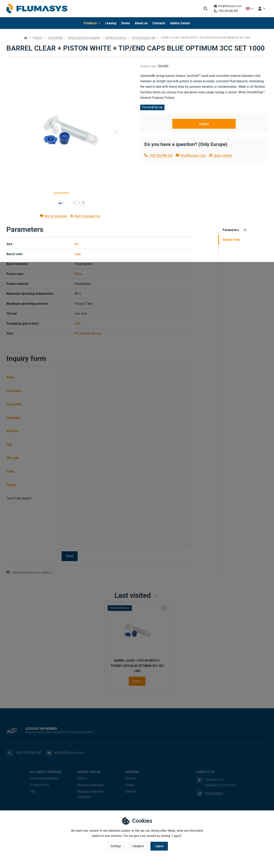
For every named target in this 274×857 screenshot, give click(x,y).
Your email (13, 404)
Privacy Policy (39, 785)
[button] (116, 131)
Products (90, 23)
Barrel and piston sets (143, 37)
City (9, 444)
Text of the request (18, 498)
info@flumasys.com (193, 155)
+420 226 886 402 (160, 155)
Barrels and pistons (115, 37)
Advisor (82, 778)
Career (129, 785)
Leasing (110, 23)
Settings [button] (116, 846)
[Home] (36, 8)
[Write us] (199, 793)
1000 (77, 323)
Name (10, 377)
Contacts (158, 23)
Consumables (55, 37)
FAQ (33, 791)
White (78, 274)
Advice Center (180, 23)
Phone (11, 485)
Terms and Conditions (44, 778)
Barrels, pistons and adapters (84, 37)
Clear (77, 254)
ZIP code (12, 458)
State (10, 471)
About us (141, 23)
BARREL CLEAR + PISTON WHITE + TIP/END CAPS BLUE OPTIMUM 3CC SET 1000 (137, 666)
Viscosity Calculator (90, 785)
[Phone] (9, 752)
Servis (125, 23)
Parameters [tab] (234, 230)
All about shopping (45, 772)
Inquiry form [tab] (231, 240)
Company (13, 418)
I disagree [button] (138, 846)
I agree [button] (159, 846)
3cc (76, 244)
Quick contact (223, 155)
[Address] (199, 780)
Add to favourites (55, 216)
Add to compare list (87, 216)
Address (12, 431)
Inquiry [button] (204, 123)
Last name (13, 391)
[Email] (49, 752)
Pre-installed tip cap (87, 333)
